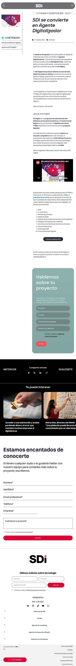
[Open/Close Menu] (72, 5)
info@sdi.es (38, 597)
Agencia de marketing (39, 625)
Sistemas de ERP (39, 611)
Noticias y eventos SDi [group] (49, 13)
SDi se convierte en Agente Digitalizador (11, 43)
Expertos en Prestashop (39, 639)
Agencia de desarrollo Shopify (39, 632)
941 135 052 (38, 601)
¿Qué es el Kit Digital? (9, 47)
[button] (38, 611)
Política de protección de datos (24, 532)
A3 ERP (39, 618)
